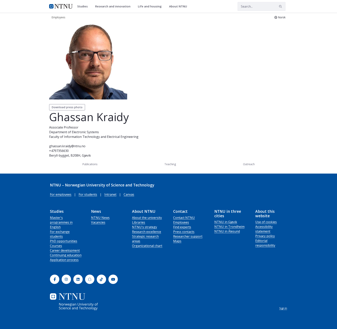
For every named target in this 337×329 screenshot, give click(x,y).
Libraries (138, 222)
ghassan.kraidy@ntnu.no (67, 146)
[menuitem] (84, 6)
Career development (65, 250)
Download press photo (67, 107)
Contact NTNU (184, 217)
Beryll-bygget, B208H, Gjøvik (70, 155)
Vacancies (98, 222)
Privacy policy (265, 236)
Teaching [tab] (170, 164)
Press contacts (183, 232)
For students (88, 194)
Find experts (182, 227)
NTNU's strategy (144, 227)
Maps (177, 241)
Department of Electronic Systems (74, 132)
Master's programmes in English (61, 222)
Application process (64, 260)
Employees (181, 222)
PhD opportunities (63, 241)
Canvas (129, 194)
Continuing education (66, 255)
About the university (147, 217)
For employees (60, 194)
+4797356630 (59, 151)
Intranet (110, 194)
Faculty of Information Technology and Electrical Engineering (93, 137)
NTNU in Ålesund (227, 231)
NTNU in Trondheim (229, 226)
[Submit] (281, 6)
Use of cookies (266, 222)
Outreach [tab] (249, 164)
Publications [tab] (90, 164)
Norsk (282, 17)
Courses (56, 246)
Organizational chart (147, 246)
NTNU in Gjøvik (225, 222)
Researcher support (187, 236)
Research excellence (146, 232)
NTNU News (100, 217)
